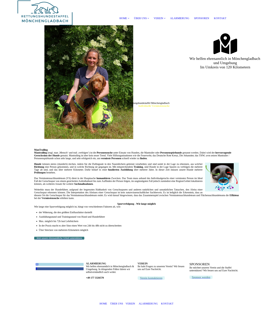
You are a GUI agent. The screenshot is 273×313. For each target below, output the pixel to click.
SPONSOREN (201, 18)
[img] (36, 12)
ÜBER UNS (140, 18)
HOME (123, 18)
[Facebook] (36, 268)
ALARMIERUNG (179, 18)
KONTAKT (220, 18)
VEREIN (158, 18)
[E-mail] (37, 264)
